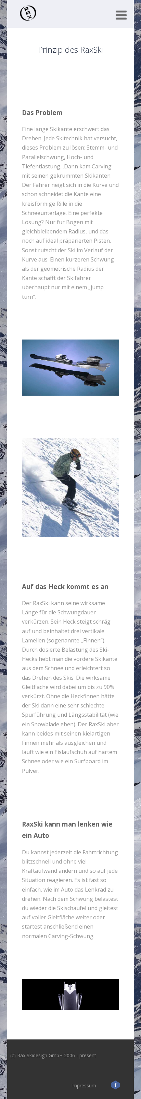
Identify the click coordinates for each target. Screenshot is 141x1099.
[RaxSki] (28, 24)
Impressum (83, 1085)
